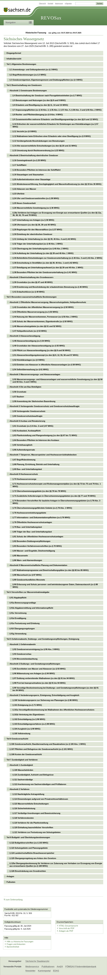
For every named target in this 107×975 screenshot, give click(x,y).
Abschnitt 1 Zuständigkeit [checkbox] (21, 765)
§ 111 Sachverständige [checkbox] (23, 779)
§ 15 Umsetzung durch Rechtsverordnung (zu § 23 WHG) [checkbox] (38, 150)
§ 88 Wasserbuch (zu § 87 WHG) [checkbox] (27, 575)
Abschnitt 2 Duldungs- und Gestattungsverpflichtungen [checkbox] (35, 664)
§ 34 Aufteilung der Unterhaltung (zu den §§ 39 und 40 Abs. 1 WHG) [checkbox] (43, 253)
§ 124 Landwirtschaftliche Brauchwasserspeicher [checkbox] (32, 853)
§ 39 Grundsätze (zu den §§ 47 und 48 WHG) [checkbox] (33, 282)
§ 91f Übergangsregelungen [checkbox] (22, 628)
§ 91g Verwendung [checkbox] (18, 634)
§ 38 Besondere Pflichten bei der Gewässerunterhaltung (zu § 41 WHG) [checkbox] (45, 272)
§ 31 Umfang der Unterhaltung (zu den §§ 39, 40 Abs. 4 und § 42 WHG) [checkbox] (44, 239)
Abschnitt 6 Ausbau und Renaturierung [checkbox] (27, 421)
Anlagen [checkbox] (10, 876)
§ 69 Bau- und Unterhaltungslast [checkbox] (27, 469)
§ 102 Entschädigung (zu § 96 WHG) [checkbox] (29, 719)
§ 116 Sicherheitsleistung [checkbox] (24, 808)
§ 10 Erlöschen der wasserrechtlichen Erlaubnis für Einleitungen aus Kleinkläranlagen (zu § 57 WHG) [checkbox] (55, 125)
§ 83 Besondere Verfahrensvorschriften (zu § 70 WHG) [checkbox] (37, 546)
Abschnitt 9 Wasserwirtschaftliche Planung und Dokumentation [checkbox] (38, 565)
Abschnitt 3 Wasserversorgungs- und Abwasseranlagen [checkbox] (35, 374)
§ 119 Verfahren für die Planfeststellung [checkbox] (30, 823)
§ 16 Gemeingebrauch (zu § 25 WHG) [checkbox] (29, 160)
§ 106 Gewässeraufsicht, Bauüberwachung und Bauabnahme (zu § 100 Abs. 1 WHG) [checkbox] (48, 744)
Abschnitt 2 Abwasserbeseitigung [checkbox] (25, 336)
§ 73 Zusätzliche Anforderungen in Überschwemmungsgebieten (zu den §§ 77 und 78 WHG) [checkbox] (54, 496)
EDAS (56, 971)
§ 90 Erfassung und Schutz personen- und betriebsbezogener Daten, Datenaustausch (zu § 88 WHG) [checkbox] (55, 585)
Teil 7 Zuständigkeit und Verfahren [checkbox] (22, 760)
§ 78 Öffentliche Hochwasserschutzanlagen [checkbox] (32, 522)
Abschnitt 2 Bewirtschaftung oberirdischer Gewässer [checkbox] (34, 155)
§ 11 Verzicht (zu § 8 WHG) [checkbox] (25, 131)
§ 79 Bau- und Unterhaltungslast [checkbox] (27, 527)
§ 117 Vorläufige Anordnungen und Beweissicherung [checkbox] (36, 813)
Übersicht (42, 3)
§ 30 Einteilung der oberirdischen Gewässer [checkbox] (32, 234)
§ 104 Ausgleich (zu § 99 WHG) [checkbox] (26, 729)
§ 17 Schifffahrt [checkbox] (19, 165)
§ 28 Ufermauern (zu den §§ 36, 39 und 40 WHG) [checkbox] (34, 225)
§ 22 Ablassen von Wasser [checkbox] (24, 189)
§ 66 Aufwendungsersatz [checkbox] (24, 450)
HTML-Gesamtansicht (68, 926)
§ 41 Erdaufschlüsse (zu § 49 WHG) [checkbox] (28, 292)
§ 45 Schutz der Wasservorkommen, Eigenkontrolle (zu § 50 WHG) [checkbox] (43, 321)
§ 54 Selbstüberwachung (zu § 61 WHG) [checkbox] (31, 369)
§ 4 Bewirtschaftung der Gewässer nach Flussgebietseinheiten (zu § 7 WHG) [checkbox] (47, 95)
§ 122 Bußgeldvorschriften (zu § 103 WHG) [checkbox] (29, 843)
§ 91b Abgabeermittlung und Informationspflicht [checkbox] (31, 608)
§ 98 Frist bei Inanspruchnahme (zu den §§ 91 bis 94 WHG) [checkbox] (39, 683)
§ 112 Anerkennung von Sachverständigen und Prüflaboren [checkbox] (39, 784)
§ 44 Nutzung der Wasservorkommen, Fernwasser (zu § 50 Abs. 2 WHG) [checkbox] (45, 317)
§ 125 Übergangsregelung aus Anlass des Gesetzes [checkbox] (33, 858)
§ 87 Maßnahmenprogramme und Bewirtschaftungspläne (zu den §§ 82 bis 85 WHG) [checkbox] (51, 570)
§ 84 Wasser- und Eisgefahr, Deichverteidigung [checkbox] (34, 551)
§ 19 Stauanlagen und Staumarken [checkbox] (28, 174)
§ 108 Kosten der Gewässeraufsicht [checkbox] (26, 754)
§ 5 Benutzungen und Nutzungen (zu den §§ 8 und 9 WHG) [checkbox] (39, 100)
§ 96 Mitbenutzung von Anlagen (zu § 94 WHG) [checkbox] (34, 673)
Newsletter (30, 971)
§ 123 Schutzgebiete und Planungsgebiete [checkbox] (29, 848)
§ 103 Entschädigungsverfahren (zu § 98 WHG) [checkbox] (34, 724)
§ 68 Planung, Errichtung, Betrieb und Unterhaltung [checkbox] (36, 464)
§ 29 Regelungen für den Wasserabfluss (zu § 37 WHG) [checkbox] (37, 229)
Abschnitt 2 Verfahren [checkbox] (19, 789)
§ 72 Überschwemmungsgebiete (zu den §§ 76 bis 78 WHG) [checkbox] (39, 491)
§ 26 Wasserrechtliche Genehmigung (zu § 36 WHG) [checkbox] (36, 208)
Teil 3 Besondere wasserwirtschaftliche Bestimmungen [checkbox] (32, 297)
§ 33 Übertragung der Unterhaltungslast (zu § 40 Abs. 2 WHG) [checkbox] (40, 248)
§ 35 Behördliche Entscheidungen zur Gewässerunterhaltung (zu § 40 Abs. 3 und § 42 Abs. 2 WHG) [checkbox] (57, 258)
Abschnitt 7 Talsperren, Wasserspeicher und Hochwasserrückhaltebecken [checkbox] (43, 455)
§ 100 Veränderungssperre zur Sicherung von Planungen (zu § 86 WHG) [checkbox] (45, 700)
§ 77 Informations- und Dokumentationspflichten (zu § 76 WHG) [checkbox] (41, 517)
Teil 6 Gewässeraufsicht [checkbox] (17, 739)
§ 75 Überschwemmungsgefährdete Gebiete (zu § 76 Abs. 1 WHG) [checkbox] (42, 508)
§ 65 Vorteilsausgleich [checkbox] (22, 445)
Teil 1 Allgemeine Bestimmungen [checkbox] (21, 64)
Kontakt (50, 3)
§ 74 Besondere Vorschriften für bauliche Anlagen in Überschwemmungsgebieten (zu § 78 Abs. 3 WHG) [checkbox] (56, 502)
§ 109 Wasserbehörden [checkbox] (23, 770)
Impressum (59, 3)
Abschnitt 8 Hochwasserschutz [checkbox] (24, 474)
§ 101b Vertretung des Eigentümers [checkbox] (28, 714)
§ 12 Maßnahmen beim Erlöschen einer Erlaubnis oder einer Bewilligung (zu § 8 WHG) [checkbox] (52, 136)
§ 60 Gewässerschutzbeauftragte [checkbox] (27, 416)
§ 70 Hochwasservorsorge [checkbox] (24, 479)
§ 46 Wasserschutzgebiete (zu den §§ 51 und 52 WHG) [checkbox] (37, 326)
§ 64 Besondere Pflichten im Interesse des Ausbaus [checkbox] (36, 440)
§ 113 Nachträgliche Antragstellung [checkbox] (28, 794)
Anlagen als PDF (66, 931)
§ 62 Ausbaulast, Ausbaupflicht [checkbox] (27, 431)
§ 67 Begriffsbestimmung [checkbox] (24, 460)
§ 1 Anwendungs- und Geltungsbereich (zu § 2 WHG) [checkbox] (34, 69)
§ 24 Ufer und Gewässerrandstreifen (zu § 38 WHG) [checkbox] (36, 198)
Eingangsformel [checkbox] (14, 53)
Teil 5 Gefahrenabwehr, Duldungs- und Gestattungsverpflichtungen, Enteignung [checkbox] (43, 639)
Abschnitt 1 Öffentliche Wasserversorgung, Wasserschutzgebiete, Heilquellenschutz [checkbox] (48, 302)
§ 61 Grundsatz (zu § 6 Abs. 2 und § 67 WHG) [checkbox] (33, 426)
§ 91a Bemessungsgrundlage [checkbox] (23, 603)
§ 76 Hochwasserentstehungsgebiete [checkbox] (29, 513)
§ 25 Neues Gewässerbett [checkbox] (24, 203)
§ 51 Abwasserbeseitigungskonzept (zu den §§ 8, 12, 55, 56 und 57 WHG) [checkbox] (45, 355)
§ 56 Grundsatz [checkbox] (19, 392)
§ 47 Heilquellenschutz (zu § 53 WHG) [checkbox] (30, 331)
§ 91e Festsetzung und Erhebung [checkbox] (25, 623)
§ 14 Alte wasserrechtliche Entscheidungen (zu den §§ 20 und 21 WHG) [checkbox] (45, 146)
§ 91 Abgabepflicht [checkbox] (18, 597)
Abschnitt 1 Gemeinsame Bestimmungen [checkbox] (28, 90)
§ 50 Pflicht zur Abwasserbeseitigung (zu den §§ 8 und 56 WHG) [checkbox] (41, 350)
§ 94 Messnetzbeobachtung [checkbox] (25, 659)
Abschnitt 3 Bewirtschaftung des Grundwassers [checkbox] (31, 277)
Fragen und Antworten (16, 944)
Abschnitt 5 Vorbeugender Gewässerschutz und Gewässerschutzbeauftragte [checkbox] (44, 406)
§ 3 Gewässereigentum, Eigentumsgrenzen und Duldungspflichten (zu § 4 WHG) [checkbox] (46, 80)
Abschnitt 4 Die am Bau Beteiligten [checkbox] (25, 387)
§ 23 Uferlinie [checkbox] (18, 194)
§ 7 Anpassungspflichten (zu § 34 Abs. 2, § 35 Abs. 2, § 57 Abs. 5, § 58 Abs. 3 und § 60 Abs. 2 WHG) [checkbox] (57, 110)
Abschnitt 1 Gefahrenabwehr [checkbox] (23, 644)
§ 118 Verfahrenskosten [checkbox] (23, 818)
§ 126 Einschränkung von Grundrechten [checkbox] (28, 871)
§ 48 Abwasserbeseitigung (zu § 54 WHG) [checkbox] (31, 341)
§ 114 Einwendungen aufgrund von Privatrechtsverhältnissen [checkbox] (40, 799)
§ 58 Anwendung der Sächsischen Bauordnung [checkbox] (34, 401)
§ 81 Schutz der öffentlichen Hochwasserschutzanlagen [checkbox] (38, 536)
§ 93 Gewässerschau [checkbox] (22, 654)
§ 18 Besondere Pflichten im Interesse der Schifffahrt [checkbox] (37, 170)
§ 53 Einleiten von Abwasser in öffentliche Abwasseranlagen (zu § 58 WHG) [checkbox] (47, 365)
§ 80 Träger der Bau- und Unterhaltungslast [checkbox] (32, 532)
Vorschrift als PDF (66, 928)
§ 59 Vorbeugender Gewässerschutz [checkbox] (29, 411)
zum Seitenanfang (14, 900)
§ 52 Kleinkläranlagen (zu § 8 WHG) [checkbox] (28, 360)
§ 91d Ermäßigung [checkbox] (18, 618)
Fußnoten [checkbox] (11, 882)
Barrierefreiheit (13, 947)
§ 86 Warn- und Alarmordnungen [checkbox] (27, 560)
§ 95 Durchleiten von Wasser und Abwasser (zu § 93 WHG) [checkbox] (39, 669)
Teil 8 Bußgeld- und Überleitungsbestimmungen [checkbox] (28, 837)
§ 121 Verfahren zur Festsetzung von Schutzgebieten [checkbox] (37, 832)
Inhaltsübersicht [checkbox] (14, 59)
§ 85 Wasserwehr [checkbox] (20, 555)
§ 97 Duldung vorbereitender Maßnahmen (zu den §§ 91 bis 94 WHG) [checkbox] (44, 678)
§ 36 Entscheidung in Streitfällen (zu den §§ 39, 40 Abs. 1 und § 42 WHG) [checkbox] (45, 263)
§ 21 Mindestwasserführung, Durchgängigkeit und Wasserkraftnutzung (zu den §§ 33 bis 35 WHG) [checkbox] (57, 184)
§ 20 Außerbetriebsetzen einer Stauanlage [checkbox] (31, 179)
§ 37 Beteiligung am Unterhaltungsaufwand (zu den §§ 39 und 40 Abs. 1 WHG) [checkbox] (48, 267)
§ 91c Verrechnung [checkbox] (18, 613)
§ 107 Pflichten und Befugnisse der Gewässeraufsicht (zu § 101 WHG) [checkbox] (41, 749)
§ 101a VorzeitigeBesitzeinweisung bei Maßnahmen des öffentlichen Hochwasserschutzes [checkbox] (53, 710)
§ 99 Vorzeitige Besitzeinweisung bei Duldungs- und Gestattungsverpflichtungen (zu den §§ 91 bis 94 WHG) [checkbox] (56, 689)
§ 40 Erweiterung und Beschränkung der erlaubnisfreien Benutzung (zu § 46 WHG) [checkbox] (50, 287)
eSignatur (68, 3)
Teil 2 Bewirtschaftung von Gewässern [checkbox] (24, 85)
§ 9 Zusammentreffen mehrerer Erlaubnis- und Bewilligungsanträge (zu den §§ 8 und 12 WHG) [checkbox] (55, 119)
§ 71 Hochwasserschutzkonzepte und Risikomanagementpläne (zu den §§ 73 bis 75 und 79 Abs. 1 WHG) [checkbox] (57, 485)
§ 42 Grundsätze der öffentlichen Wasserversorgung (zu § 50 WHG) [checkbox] (43, 307)
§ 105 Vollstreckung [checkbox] (21, 733)
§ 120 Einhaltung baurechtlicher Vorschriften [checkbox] (33, 827)
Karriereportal (44, 971)
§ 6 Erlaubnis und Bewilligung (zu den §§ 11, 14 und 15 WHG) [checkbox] (40, 105)
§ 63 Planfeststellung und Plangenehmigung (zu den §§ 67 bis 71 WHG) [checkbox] (45, 435)
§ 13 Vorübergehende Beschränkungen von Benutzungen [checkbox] (39, 141)
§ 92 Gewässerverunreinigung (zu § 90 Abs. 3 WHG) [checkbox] (36, 649)
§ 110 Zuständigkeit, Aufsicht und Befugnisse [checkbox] (33, 775)
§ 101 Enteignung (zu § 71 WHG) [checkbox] (27, 705)
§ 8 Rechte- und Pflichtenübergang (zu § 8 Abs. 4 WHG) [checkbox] (38, 114)
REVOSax (51, 17)
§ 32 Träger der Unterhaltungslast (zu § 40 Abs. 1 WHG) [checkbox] (38, 244)
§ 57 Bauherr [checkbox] (18, 396)
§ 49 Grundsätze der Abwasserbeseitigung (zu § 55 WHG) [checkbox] (39, 346)
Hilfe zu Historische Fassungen (20, 941)
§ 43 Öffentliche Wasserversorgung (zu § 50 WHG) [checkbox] (35, 312)
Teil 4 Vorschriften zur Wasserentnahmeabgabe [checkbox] (28, 592)
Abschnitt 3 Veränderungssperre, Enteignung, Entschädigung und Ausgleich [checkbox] (44, 695)
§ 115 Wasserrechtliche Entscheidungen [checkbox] (31, 804)
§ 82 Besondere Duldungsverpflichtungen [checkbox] (31, 541)
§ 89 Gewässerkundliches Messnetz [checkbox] (29, 580)
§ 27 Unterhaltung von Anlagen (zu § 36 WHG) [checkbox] (33, 220)
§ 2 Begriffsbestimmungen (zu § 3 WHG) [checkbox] (28, 75)
